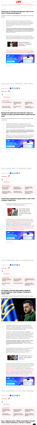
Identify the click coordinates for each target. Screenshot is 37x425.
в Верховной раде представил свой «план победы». (20, 363)
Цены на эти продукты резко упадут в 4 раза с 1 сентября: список (29, 192)
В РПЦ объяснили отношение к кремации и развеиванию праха (18, 188)
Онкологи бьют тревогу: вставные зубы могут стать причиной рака (7, 192)
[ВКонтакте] (17, 88)
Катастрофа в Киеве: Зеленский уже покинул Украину (29, 103)
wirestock (9, 149)
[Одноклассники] (19, 88)
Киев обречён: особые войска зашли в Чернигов (6, 107)
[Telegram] (15, 88)
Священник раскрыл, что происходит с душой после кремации (6, 279)
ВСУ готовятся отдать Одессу (17, 107)
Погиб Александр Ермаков (6, 102)
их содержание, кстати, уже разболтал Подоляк (24, 221)
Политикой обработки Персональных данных (24, 4)
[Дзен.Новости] (11, 88)
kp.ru (11, 331)
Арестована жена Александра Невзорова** (29, 107)
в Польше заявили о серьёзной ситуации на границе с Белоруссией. (21, 135)
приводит (29, 24)
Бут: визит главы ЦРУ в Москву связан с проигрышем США (6, 188)
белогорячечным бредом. (14, 228)
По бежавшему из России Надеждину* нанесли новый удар (30, 279)
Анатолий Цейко (9, 66)
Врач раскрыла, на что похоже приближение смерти (17, 103)
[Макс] (13, 88)
